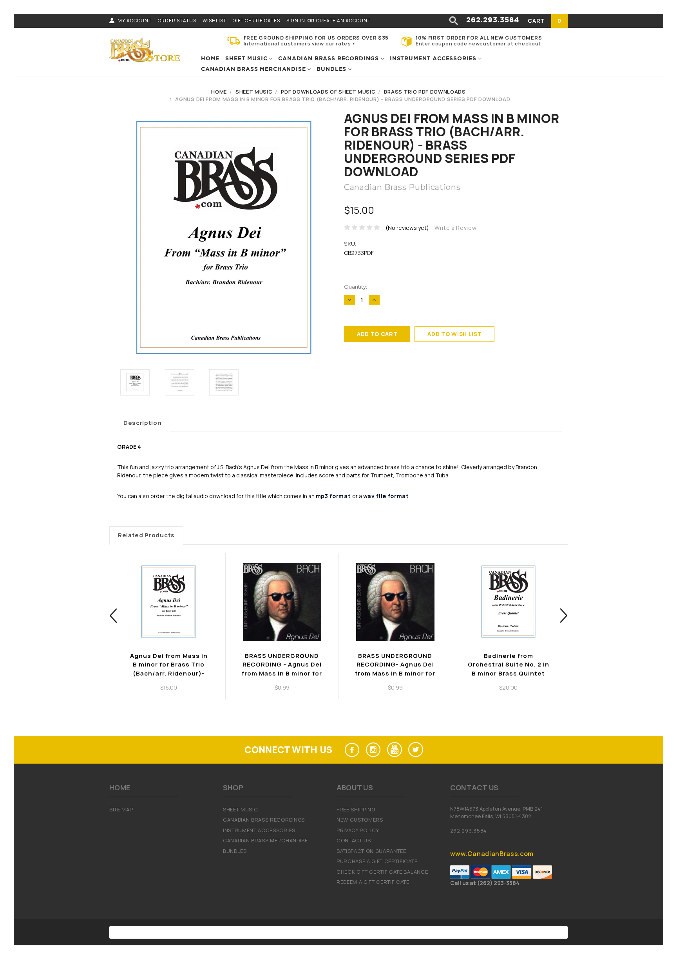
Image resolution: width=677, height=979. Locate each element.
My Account (135, 20)
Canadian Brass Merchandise (254, 69)
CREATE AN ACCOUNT (343, 20)
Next (564, 615)
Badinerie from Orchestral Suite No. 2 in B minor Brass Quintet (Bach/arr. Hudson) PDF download (508, 673)
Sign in (295, 20)
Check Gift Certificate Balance (382, 871)
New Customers (360, 819)
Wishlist (214, 20)
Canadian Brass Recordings (329, 58)
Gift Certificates (256, 20)
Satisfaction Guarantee (371, 850)
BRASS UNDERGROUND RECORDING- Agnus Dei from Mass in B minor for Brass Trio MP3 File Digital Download (395, 673)
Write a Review (455, 227)
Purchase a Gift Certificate (377, 861)
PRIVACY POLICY (358, 830)
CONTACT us (354, 840)
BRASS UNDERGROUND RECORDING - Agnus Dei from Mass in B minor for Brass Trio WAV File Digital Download (282, 673)
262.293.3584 (492, 20)
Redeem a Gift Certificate (373, 881)
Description (142, 423)
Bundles (332, 69)
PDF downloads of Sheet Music (328, 91)
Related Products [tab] (146, 535)
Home (210, 58)
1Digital (419, 932)
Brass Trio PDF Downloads (424, 91)
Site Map (121, 809)
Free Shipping (356, 809)
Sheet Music (247, 58)
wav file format (386, 496)
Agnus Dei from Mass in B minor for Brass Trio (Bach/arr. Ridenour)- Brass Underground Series (169, 673)
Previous (113, 615)
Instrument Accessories (434, 58)
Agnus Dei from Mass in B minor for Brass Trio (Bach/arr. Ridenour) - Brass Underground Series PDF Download (342, 99)
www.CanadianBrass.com (492, 853)
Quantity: (355, 287)
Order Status (177, 20)
